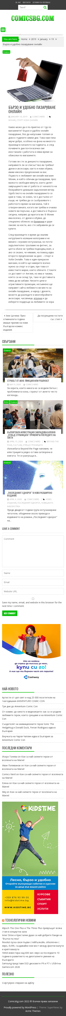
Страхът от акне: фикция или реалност (28, 380)
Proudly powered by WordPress (20, 1007)
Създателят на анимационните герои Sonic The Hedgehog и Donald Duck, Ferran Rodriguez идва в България (29, 727)
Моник (12, 120)
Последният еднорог (28, 502)
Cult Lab (17, 445)
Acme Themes (33, 1010)
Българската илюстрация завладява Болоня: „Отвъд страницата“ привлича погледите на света (31, 434)
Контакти (27, 2)
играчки (38, 298)
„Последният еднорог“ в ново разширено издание (29, 494)
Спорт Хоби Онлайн (27, 120)
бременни (39, 221)
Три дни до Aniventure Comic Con (20, 706)
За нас (18, 2)
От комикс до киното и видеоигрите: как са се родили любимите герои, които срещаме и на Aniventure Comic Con (32, 715)
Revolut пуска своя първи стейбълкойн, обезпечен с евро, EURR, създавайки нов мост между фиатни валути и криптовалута (33, 946)
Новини (6, 52)
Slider (6, 402)
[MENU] (3, 29)
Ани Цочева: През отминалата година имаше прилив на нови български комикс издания (15, 322)
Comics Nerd (38, 116)
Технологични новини (20, 920)
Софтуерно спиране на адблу (18, 982)
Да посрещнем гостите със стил (50, 317)
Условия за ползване (41, 2)
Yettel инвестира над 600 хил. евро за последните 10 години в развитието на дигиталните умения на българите (30, 956)
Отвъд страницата (33, 445)
